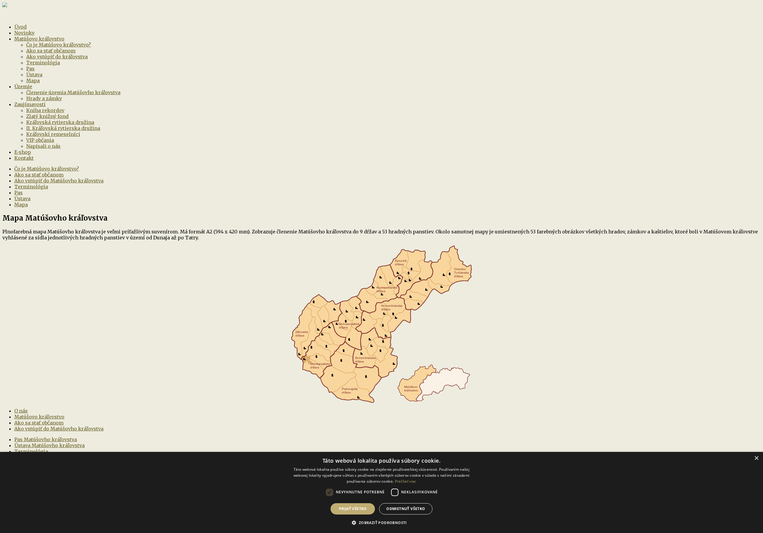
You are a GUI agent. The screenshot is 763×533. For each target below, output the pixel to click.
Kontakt (24, 158)
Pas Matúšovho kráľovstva (45, 439)
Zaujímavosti (30, 104)
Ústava (34, 75)
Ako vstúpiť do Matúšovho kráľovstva (58, 181)
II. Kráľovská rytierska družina (63, 128)
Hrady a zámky (44, 98)
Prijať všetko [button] (353, 508)
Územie (23, 86)
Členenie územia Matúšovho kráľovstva (73, 92)
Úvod (20, 27)
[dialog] (381, 492)
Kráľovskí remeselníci (53, 134)
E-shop (22, 152)
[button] (381, 522)
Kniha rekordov (45, 110)
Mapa (33, 80)
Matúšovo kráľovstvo (39, 39)
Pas (30, 69)
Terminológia (43, 63)
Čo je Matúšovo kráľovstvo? (58, 45)
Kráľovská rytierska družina (60, 122)
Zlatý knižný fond (47, 116)
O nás (21, 411)
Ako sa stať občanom (50, 51)
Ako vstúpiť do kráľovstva (57, 57)
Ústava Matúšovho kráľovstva (49, 445)
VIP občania (40, 140)
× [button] (756, 458)
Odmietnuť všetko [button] (405, 508)
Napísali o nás (43, 146)
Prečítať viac (405, 481)
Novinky (24, 33)
